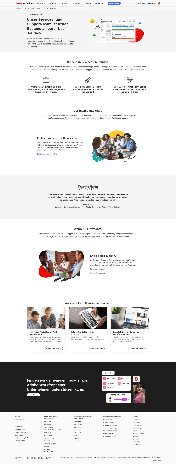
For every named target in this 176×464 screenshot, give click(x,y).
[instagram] (32, 458)
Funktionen (64, 3)
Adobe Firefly (77, 427)
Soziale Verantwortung (139, 433)
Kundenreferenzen (108, 422)
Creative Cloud (48, 441)
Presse (135, 431)
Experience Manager (50, 443)
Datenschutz (88, 458)
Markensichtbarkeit (20, 435)
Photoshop (77, 438)
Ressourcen (99, 3)
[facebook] (28, 458)
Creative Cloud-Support (110, 431)
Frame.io (46, 446)
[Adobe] (159, 3)
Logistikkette (136, 439)
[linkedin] (39, 458)
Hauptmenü (41, 3)
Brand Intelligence (49, 438)
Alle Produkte (48, 421)
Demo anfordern (19, 420)
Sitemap (123, 458)
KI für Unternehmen (20, 440)
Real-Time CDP (48, 452)
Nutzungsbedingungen (100, 458)
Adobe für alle (137, 444)
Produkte (26, 8)
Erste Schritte (114, 3)
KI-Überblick (136, 422)
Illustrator (76, 435)
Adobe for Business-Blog (110, 425)
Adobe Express (48, 427)
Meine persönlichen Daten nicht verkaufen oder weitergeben (144, 458)
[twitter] (35, 458)
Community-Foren (108, 433)
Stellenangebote (137, 425)
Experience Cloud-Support (110, 428)
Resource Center (108, 420)
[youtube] (42, 458)
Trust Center (136, 442)
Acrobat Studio (48, 435)
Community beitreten (97, 269)
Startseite (18, 8)
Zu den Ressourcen (97, 273)
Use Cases (76, 3)
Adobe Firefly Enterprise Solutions (53, 430)
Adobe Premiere (78, 441)
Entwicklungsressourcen (110, 436)
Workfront (53, 3)
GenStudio (47, 449)
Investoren (136, 436)
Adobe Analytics (48, 424)
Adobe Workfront (36, 8)
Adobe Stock (77, 430)
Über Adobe (136, 420)
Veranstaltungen (137, 428)
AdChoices (158, 460)
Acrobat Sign (47, 432)
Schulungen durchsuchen (47, 154)
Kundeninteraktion (20, 429)
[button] (19, 457)
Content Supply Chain (21, 432)
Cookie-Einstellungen (114, 458)
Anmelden (141, 3)
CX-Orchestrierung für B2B (22, 438)
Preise (87, 3)
